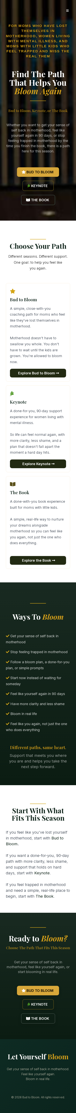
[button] (67, 10)
